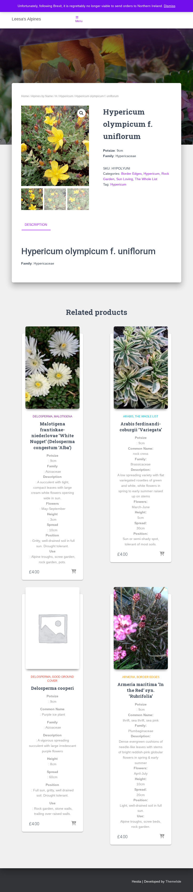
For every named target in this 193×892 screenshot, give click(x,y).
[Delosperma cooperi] (52, 628)
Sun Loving (124, 179)
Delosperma (42, 416)
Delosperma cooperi (52, 688)
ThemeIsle (173, 881)
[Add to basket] (73, 571)
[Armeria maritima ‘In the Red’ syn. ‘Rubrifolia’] (141, 628)
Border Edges (131, 173)
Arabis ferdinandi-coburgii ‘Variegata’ (141, 426)
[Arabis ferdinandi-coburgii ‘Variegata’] (141, 367)
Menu (79, 21)
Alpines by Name (42, 96)
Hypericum (66, 96)
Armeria (128, 677)
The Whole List (146, 179)
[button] (81, 113)
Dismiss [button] (169, 6)
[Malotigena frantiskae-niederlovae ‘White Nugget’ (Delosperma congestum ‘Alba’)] (52, 367)
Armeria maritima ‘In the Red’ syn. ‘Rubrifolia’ (140, 690)
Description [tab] (36, 224)
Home (25, 96)
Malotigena (63, 416)
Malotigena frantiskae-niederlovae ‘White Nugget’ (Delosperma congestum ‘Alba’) (52, 435)
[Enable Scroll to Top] (184, 882)
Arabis (128, 416)
